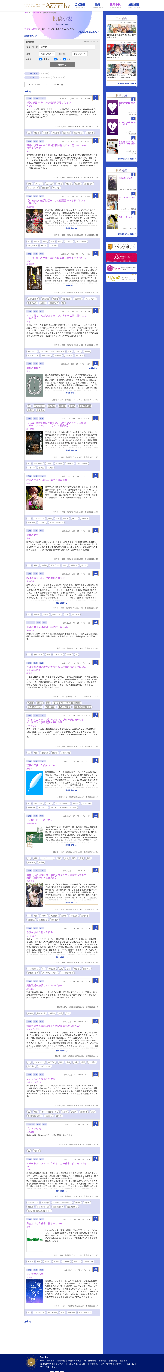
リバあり (42, 522)
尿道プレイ (78, 133)
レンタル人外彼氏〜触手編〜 (42, 1078)
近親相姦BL (50, 707)
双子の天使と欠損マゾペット (42, 765)
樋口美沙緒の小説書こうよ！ (52, 1363)
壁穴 (59, 241)
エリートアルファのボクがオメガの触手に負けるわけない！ (56, 1164)
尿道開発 (45, 188)
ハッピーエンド (47, 858)
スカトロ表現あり (56, 522)
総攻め (77, 184)
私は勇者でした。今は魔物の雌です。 (46, 577)
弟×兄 (83, 565)
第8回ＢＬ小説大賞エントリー (39, 1211)
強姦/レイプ (32, 245)
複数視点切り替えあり (82, 707)
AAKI (28, 1169)
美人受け (31, 1066)
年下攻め (51, 1062)
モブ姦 (43, 245)
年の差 (77, 1202)
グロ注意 (75, 614)
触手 (45, 241)
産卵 (93, 1112)
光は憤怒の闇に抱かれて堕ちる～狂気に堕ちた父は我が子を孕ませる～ (56, 668)
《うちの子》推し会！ (77, 1363)
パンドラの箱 (33, 1128)
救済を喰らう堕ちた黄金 (39, 932)
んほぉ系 (49, 184)
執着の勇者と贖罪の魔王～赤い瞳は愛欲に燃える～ (54, 1025)
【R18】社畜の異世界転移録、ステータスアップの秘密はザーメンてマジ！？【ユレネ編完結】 (56, 424)
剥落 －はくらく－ (126, 217)
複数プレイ (54, 303)
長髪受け (71, 1312)
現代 (74, 858)
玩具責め (89, 133)
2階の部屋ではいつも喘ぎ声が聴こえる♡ (48, 102)
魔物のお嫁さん (34, 367)
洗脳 (69, 351)
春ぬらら (30, 880)
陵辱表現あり (58, 1207)
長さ (28, 54)
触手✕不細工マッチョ (50, 1112)
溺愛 (59, 858)
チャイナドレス (43, 1207)
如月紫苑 (30, 206)
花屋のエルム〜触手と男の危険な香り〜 (48, 480)
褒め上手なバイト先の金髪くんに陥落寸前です (127, 143)
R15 (59, 59)
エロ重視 (92, 1062)
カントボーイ (33, 188)
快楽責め (40, 410)
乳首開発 (84, 518)
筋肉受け (62, 406)
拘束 (48, 703)
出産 (65, 565)
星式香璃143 (31, 823)
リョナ (49, 803)
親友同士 (31, 920)
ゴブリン (69, 241)
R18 (68, 59)
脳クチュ (79, 355)
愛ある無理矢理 (85, 406)
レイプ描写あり (67, 973)
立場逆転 (45, 1202)
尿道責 (73, 1112)
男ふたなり (43, 807)
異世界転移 (38, 463)
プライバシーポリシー (49, 1366)
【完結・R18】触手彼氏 (39, 820)
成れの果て (32, 535)
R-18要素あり (33, 969)
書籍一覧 (61, 1360)
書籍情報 (92, 368)
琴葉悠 (29, 673)
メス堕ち (55, 133)
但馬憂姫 (30, 1131)
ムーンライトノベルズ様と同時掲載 (67, 703)
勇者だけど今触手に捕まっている (44, 1223)
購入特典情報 (90, 1360)
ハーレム (38, 184)
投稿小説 (113, 1360)
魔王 (60, 1062)
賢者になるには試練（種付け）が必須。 (48, 626)
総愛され (77, 1261)
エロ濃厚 (54, 920)
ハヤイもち (31, 725)
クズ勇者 (66, 1261)
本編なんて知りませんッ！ (127, 104)
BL (29, 133)
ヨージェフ (31, 935)
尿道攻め (78, 299)
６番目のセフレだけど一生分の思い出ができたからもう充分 (121, 76)
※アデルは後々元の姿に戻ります (63, 807)
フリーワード (32, 47)
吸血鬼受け (43, 920)
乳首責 (64, 1112)
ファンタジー (81, 241)
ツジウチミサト (33, 1029)
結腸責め (66, 133)
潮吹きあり (88, 184)
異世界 (36, 241)
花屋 (57, 518)
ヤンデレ (56, 188)
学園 (29, 184)
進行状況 (62, 54)
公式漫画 (50, 1360)
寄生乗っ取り (33, 973)
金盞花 (29, 483)
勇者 (68, 1062)
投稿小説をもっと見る (126, 159)
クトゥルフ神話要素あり (62, 1202)
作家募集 (94, 1363)
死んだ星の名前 (34, 1274)
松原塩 (29, 1277)
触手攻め (31, 862)
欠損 (68, 1013)
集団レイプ (32, 351)
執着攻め (74, 916)
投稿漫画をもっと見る (126, 234)
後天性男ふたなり (34, 707)
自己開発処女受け (34, 1116)
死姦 (61, 969)
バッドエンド (33, 355)
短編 (35, 565)
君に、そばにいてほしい (127, 198)
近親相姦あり (33, 299)
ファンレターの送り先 (124, 1363)
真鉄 (28, 538)
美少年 (87, 1202)
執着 (66, 858)
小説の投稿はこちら (87, 31)
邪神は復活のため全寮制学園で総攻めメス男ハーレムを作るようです (56, 146)
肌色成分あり (72, 1207)
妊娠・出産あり (64, 707)
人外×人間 (58, 654)
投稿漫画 (123, 1360)
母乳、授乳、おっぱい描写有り (52, 351)
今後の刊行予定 (74, 1360)
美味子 (29, 768)
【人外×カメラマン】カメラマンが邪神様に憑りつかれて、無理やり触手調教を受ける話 (56, 721)
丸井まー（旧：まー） (36, 1082)
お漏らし (49, 1116)
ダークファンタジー (49, 973)
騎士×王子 (52, 1312)
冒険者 (65, 518)
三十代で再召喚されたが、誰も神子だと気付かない (121, 56)
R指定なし (46, 59)
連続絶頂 (45, 299)
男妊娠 (45, 614)
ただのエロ (88, 1261)
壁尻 (52, 241)
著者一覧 (102, 1360)
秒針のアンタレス (125, 178)
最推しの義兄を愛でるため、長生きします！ (121, 36)
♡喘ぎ (45, 133)
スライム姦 (32, 303)
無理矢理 (58, 355)
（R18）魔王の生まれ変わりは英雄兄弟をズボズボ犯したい (56, 259)
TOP (42, 1360)
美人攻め (51, 406)
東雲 (28, 371)
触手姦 (36, 133)
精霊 (66, 614)
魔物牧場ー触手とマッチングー (44, 985)
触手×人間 (41, 1013)
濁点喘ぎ (59, 463)
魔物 (48, 654)
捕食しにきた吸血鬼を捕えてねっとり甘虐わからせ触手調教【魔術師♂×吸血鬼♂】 (56, 876)
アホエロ (31, 467)
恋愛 (81, 858)
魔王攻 (56, 1261)
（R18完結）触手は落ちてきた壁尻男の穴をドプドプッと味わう (56, 202)
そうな (29, 105)
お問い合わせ (106, 1363)
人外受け (54, 916)
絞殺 (68, 969)
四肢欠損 (31, 807)
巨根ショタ (38, 803)
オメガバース (33, 1202)
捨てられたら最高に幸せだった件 (127, 123)
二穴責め (53, 245)
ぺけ (28, 151)
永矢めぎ (30, 581)
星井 (28, 1226)
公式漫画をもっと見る (126, 83)
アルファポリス (31, 29)
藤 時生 (30, 428)
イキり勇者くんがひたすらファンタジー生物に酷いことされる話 (56, 317)
